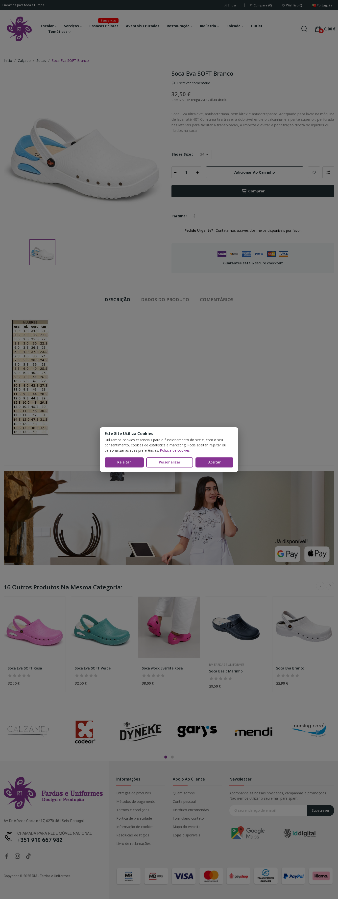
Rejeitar (124, 462)
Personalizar (169, 462)
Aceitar (214, 462)
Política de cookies (175, 450)
